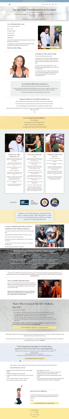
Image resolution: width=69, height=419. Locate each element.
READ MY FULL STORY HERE (19, 246)
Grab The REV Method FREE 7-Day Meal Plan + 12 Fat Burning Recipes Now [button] (34, 327)
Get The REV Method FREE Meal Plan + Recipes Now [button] (34, 358)
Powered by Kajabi (34, 416)
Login (56, 4)
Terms (31, 414)
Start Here (43, 4)
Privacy (34, 414)
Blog (49, 4)
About (47, 4)
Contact (52, 4)
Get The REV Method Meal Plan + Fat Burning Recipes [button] (44, 403)
